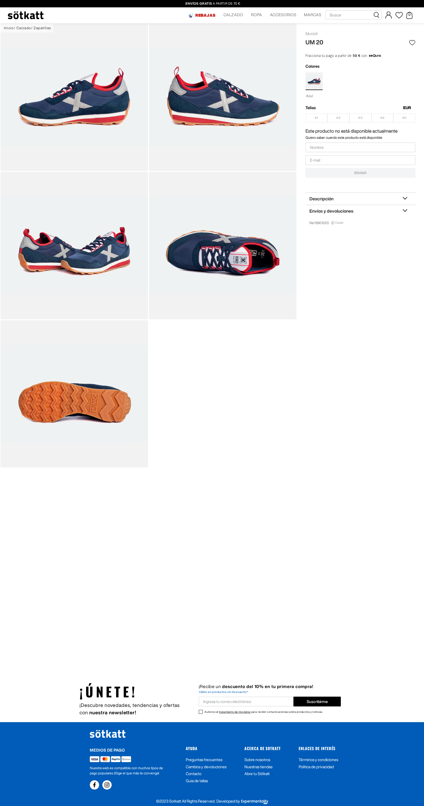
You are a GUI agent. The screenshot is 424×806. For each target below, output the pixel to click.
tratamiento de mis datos (235, 711)
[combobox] (353, 15)
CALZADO (233, 15)
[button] (202, 15)
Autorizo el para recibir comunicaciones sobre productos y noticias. (263, 711)
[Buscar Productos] (377, 15)
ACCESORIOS (283, 15)
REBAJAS (205, 15)
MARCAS (312, 15)
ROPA (256, 15)
